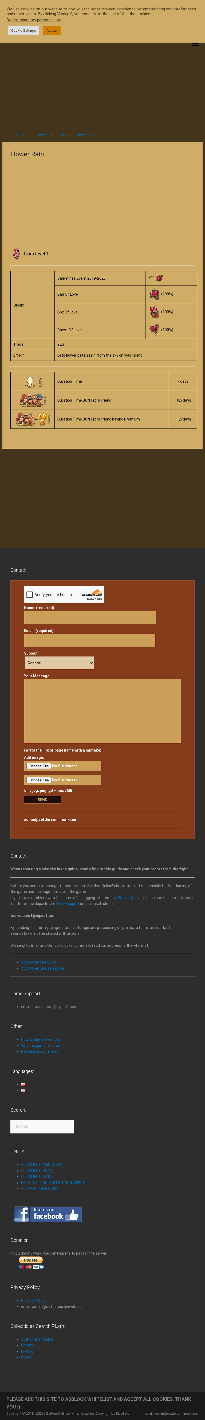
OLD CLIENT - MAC (36, 1171)
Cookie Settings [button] (23, 30)
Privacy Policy (33, 1300)
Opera (26, 1357)
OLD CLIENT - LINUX (37, 1176)
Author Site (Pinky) (37, 1339)
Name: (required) (39, 608)
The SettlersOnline (126, 898)
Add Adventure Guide (39, 962)
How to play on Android (40, 1039)
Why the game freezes (40, 1045)
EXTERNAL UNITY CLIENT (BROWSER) (53, 1183)
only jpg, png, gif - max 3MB (48, 790)
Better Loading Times (39, 1051)
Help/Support (67, 903)
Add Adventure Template (42, 968)
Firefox (27, 1351)
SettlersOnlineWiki (60, 1413)
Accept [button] (51, 30)
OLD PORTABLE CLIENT (40, 1188)
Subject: (31, 653)
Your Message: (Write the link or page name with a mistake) (62, 713)
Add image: (34, 757)
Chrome (28, 1345)
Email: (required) (39, 631)
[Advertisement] (102, 83)
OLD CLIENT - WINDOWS (41, 1164)
